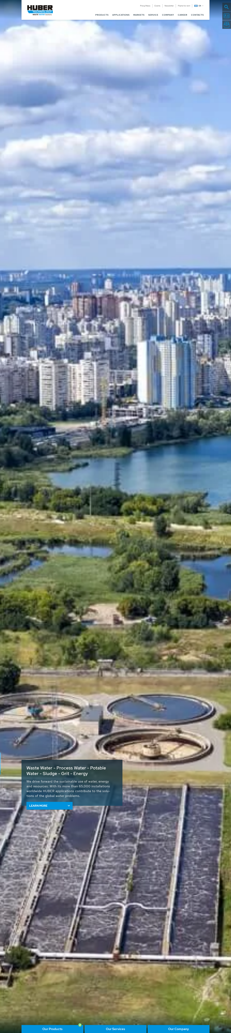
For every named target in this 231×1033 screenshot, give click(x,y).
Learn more (38, 805)
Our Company (178, 1029)
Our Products (52, 1029)
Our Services (115, 1029)
